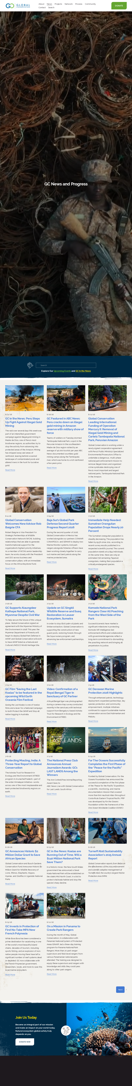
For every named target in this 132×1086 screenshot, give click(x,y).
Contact (42, 7)
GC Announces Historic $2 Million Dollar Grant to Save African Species (22, 855)
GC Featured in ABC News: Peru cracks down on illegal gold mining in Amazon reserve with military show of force (65, 425)
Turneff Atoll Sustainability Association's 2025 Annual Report (105, 855)
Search (51, 7)
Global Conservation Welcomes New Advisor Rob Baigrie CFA (23, 523)
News (49, 4)
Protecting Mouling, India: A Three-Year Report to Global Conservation (23, 764)
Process (78, 4)
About (41, 4)
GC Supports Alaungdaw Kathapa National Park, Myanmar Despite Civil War (22, 611)
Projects (58, 4)
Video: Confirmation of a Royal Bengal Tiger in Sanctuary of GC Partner (62, 692)
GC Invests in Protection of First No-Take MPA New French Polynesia (22, 930)
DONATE (119, 5)
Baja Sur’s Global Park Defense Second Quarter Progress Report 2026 (63, 523)
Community (90, 4)
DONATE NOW (24, 1042)
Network (69, 4)
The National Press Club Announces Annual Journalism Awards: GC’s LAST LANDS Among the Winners (62, 767)
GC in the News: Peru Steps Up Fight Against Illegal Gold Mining (23, 422)
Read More (10, 470)
